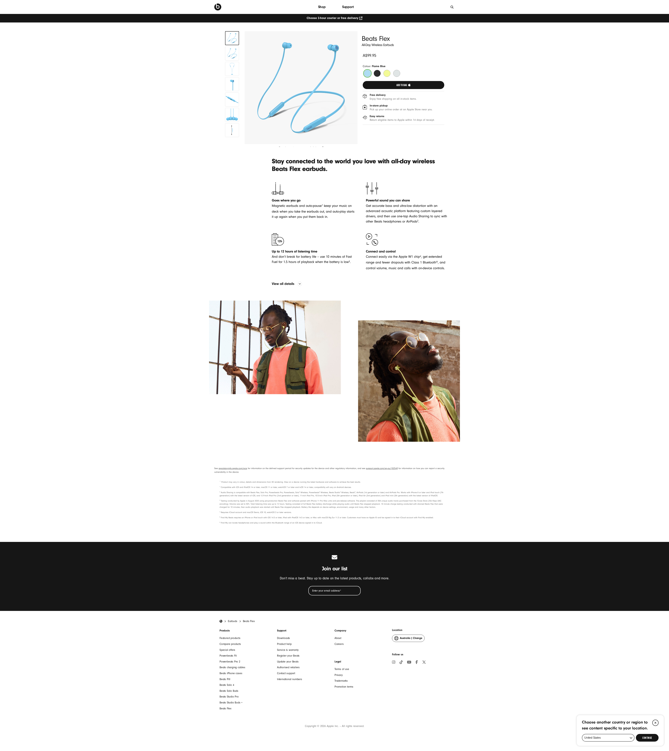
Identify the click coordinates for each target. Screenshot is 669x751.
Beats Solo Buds (229, 690)
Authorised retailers (288, 667)
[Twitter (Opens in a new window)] (424, 662)
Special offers (227, 650)
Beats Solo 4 (227, 685)
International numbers (289, 679)
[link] (403, 85)
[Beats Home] (221, 621)
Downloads (283, 638)
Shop (322, 7)
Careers (339, 644)
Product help (284, 644)
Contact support (286, 673)
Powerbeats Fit (228, 655)
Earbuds (232, 621)
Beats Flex (225, 708)
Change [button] (411, 639)
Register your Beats (288, 655)
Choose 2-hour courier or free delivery (332, 18)
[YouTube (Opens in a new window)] (409, 662)
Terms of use (341, 669)
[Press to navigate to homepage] (217, 6)
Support (348, 7)
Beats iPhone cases (231, 673)
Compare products (230, 644)
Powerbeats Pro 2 (230, 661)
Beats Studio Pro (229, 696)
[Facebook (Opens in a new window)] (417, 662)
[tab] (232, 38)
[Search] (452, 7)
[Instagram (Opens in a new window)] (393, 662)
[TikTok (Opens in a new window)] (401, 662)
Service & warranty (287, 650)
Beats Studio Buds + (231, 702)
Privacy (338, 675)
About (337, 638)
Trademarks (341, 680)
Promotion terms (343, 686)
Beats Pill (225, 679)
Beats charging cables (232, 667)
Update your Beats (288, 661)
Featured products (230, 638)
